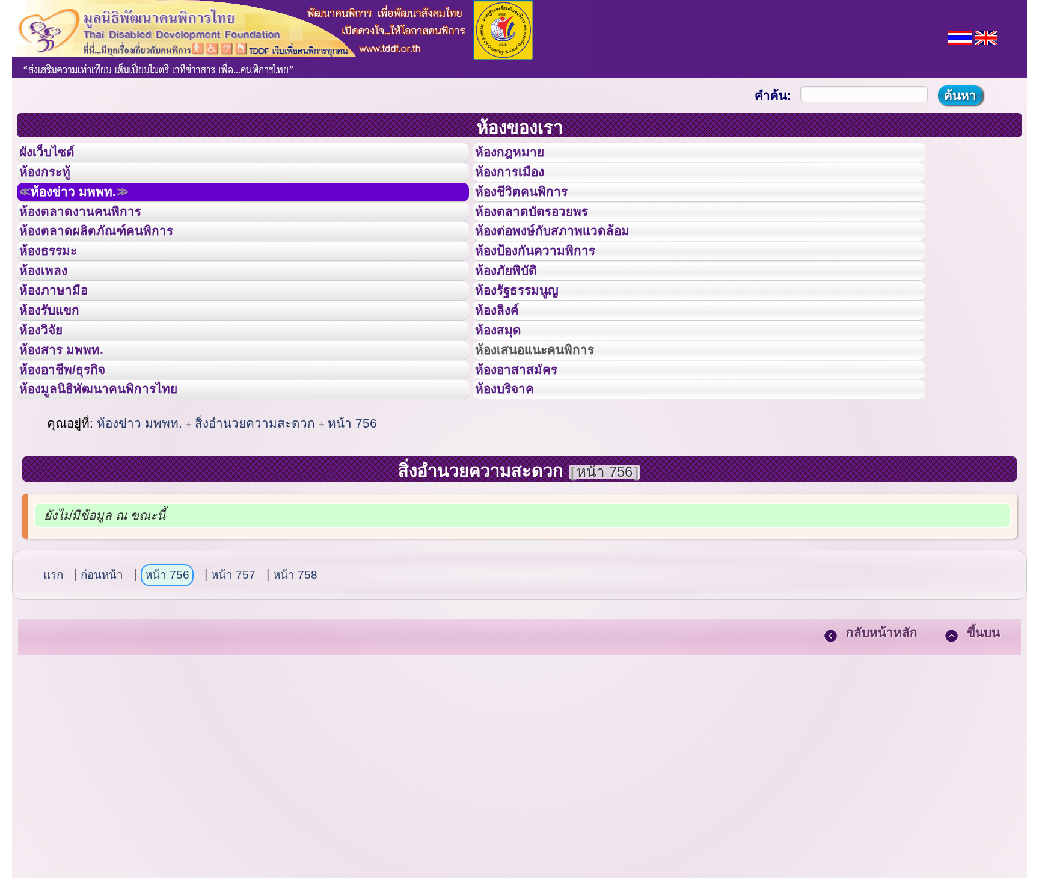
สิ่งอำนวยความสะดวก (257, 517)
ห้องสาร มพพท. (72, 425)
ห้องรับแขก (59, 371)
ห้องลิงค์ (505, 371)
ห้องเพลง (51, 317)
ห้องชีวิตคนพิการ (533, 209)
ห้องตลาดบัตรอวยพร (545, 237)
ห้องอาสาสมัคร (527, 452)
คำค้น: (773, 95)
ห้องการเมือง (520, 182)
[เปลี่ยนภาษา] (960, 36)
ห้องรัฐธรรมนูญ (528, 344)
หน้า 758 (295, 668)
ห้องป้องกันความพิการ (550, 290)
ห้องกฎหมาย (519, 155)
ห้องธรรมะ (57, 290)
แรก (53, 668)
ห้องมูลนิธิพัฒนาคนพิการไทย (116, 479)
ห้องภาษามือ (63, 344)
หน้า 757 (233, 668)
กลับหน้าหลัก (882, 726)
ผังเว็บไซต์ (56, 155)
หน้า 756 (352, 517)
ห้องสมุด (506, 398)
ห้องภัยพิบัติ (515, 317)
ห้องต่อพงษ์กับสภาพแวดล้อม (569, 263)
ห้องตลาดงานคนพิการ (95, 237)
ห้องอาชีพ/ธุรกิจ (74, 452)
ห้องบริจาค (514, 479)
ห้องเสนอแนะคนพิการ (550, 425)
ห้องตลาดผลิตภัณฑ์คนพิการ (113, 263)
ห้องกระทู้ (53, 182)
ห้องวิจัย (49, 398)
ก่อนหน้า (102, 668)
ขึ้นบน (983, 726)
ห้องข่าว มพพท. (88, 209)
